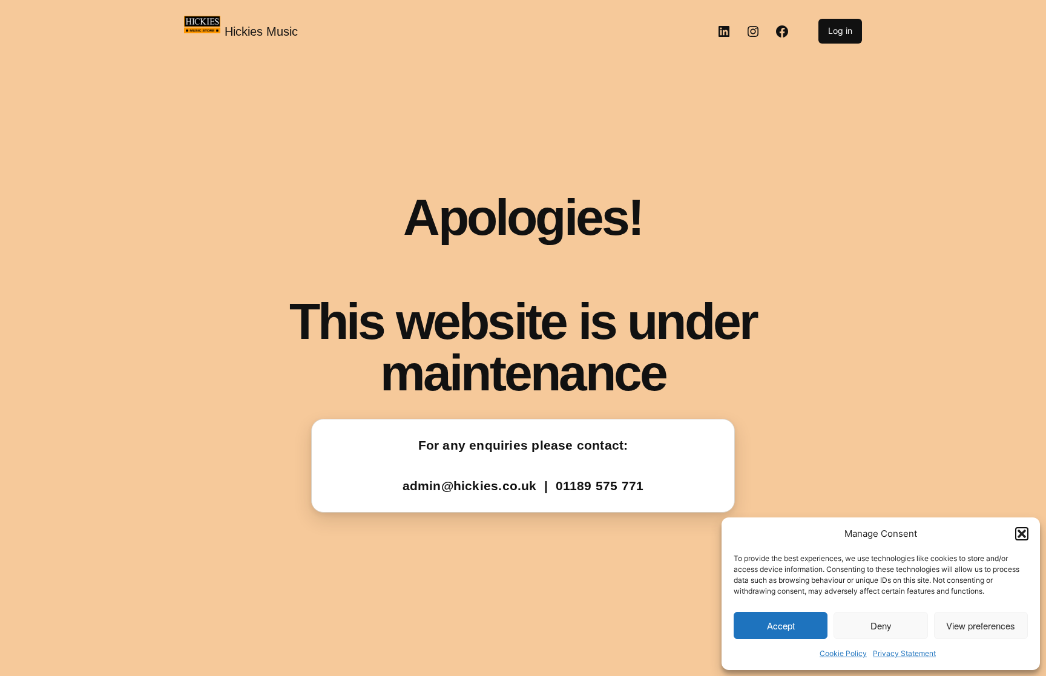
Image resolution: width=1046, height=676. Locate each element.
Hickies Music (261, 31)
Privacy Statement (904, 653)
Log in (840, 30)
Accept (781, 625)
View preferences (980, 625)
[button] (1022, 534)
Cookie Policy (843, 653)
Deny (881, 625)
